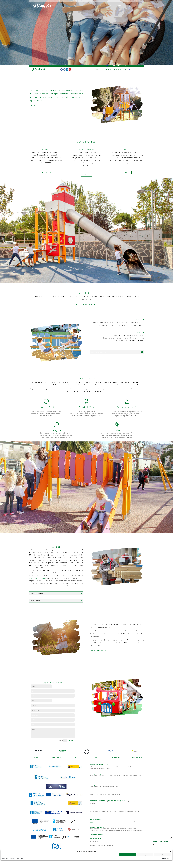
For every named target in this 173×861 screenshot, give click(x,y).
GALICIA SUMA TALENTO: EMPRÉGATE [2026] (99, 764)
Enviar (71, 740)
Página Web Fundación (98, 650)
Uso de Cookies (5, 858)
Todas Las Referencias (105, 1)
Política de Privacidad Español (14, 858)
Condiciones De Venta (116, 757)
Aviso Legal (76, 757)
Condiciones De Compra (137, 757)
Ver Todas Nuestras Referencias (86, 304)
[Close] (171, 838)
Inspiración (126, 6)
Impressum (23, 858)
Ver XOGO (127, 172)
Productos (103, 6)
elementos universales (37, 578)
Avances (91, 822)
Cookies (36, 757)
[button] (170, 851)
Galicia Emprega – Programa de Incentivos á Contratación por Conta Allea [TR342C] (107, 800)
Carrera (96, 757)
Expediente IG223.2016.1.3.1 (95, 838)
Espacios (113, 6)
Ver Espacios (86, 175)
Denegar (145, 855)
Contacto (113, 1)
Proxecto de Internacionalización (97, 810)
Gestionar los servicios (165, 858)
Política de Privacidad (56, 757)
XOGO (119, 6)
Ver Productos (46, 172)
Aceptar (127, 855)
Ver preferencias (162, 855)
